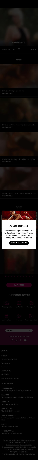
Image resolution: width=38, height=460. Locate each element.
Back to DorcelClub (19, 243)
